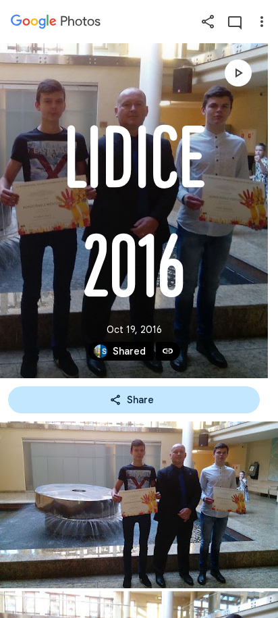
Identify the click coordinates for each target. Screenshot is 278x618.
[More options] (261, 21)
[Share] (207, 21)
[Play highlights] (238, 73)
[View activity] (234, 21)
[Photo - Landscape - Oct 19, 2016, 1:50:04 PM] (139, 504)
